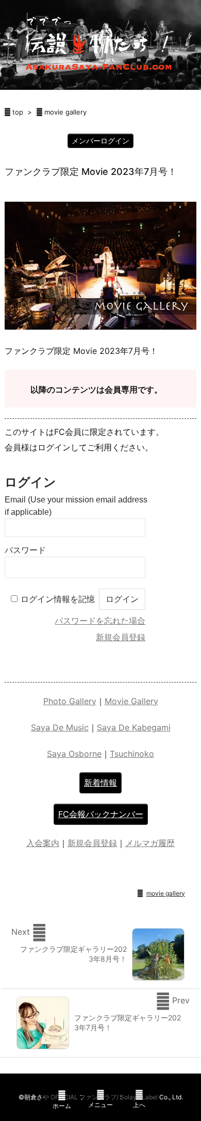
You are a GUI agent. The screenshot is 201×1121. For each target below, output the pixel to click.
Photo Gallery (69, 701)
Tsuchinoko (132, 754)
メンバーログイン (100, 140)
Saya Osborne (74, 754)
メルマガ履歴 (150, 843)
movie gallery (65, 112)
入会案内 (42, 843)
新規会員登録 (120, 637)
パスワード (25, 550)
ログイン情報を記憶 (58, 599)
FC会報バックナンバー (100, 814)
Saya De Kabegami (134, 727)
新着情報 (100, 782)
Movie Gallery (131, 701)
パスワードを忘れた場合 (100, 620)
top (17, 112)
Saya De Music (60, 727)
